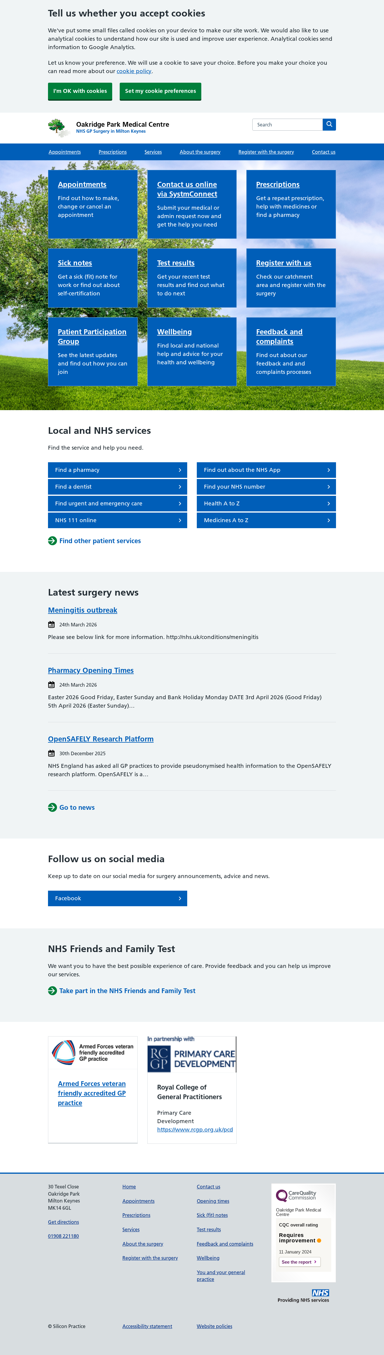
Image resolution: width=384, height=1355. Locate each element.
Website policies (214, 1326)
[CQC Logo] (296, 1200)
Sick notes (75, 263)
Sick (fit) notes (212, 1215)
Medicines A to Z (226, 520)
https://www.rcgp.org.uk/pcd (195, 1129)
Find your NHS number (234, 486)
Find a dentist (73, 486)
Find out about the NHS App (242, 469)
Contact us (323, 152)
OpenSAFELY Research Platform (101, 739)
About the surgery (200, 152)
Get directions (63, 1222)
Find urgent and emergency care (98, 503)
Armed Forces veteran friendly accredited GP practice (92, 1093)
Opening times (213, 1201)
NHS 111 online (76, 520)
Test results (176, 263)
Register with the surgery (266, 152)
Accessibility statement (147, 1326)
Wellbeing (174, 331)
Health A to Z (222, 503)
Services (153, 152)
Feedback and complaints (225, 1244)
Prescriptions (113, 152)
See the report (296, 1262)
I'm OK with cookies (80, 90)
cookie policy (134, 71)
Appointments (65, 152)
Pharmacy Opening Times (91, 670)
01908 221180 (63, 1236)
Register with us (283, 263)
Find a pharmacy (77, 469)
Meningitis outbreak (82, 610)
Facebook (68, 898)
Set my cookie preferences (160, 90)
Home (129, 1187)
